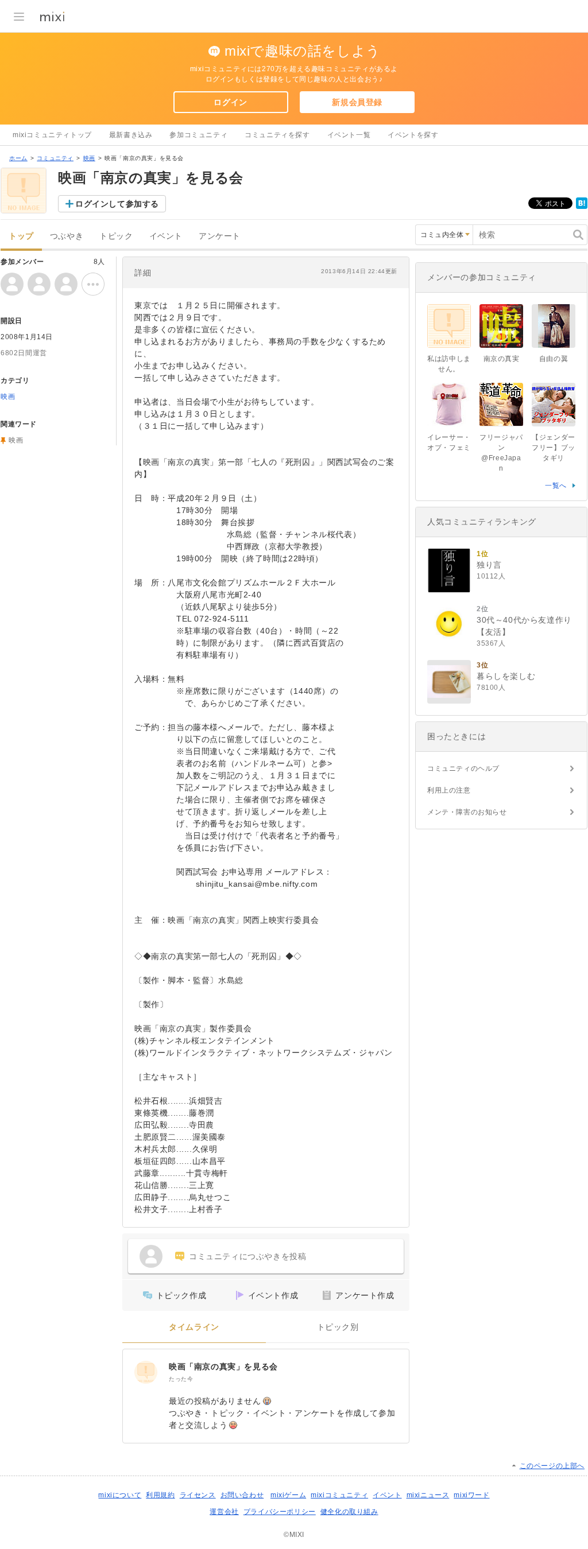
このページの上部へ (552, 1466)
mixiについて (119, 1495)
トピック (116, 236)
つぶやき (66, 236)
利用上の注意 (449, 790)
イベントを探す (413, 135)
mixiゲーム (288, 1495)
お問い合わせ (242, 1495)
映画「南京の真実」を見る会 (223, 1366)
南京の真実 (501, 359)
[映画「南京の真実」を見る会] (145, 1372)
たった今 (181, 1379)
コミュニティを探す (277, 135)
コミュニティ (55, 158)
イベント (166, 236)
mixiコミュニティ (339, 1495)
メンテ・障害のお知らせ (467, 812)
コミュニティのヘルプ (463, 768)
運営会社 (224, 1512)
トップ (21, 236)
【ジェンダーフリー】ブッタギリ (553, 447)
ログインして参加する (117, 203)
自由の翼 (553, 359)
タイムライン (194, 1327)
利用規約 (160, 1495)
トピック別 (338, 1327)
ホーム (18, 158)
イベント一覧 (349, 135)
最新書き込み (131, 135)
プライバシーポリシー (279, 1512)
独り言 (489, 564)
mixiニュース (428, 1495)
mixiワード (471, 1495)
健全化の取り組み (349, 1512)
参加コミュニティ (198, 135)
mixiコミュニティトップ (52, 135)
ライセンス (198, 1495)
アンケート (220, 236)
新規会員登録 (357, 102)
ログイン (230, 102)
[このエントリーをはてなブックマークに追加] (581, 207)
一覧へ (556, 486)
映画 (89, 158)
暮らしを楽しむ (506, 676)
